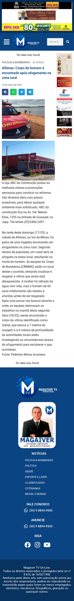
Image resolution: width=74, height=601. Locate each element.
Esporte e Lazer (36, 476)
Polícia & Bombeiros (39, 460)
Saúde (29, 471)
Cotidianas (32, 488)
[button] (5, 92)
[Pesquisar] (67, 42)
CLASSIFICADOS (35, 482)
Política (31, 465)
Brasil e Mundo (35, 493)
